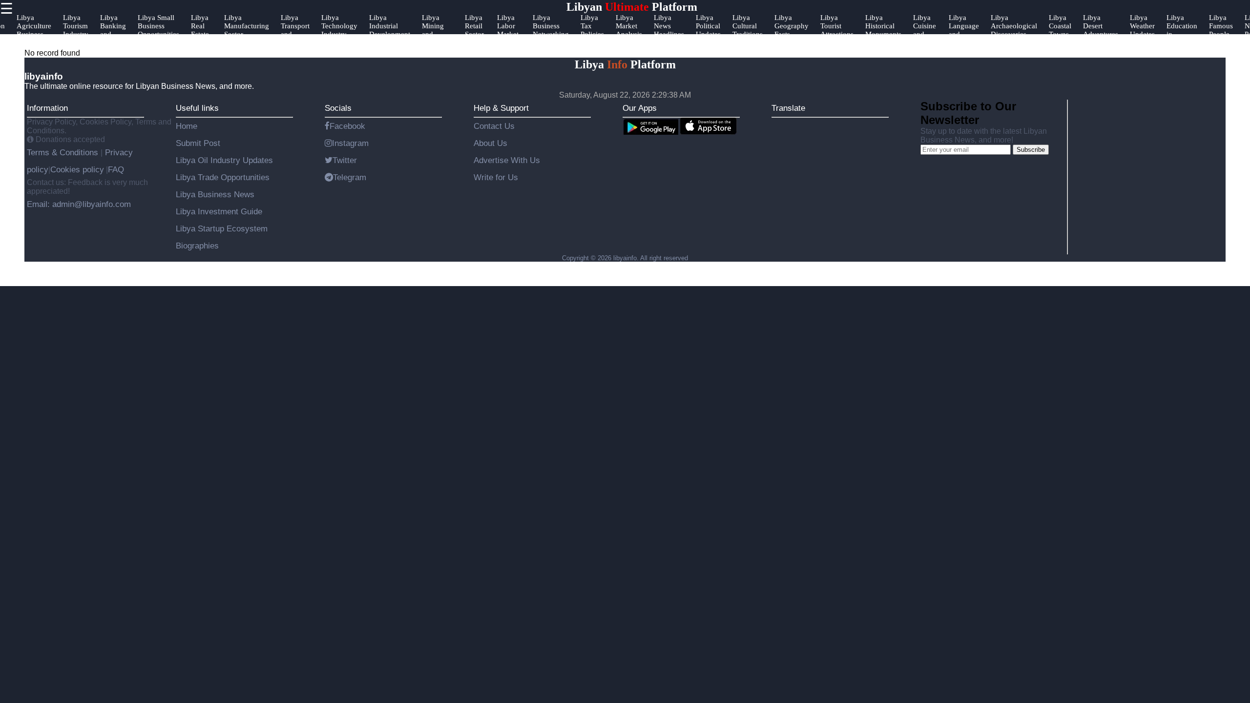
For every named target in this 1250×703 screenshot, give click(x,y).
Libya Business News (215, 194)
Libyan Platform (631, 6)
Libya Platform (625, 64)
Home (186, 126)
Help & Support (501, 108)
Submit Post (198, 143)
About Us (490, 143)
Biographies (197, 245)
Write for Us (496, 177)
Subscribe (1031, 149)
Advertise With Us (507, 160)
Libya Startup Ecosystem (222, 228)
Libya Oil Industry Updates (224, 160)
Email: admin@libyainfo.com (79, 204)
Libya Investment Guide (219, 211)
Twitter (345, 160)
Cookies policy (77, 169)
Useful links (197, 108)
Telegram (349, 177)
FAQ (116, 169)
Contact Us (494, 126)
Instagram (350, 143)
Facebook (347, 126)
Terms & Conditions (64, 152)
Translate (788, 108)
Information (47, 108)
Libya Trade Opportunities (223, 177)
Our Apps (640, 108)
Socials (338, 108)
